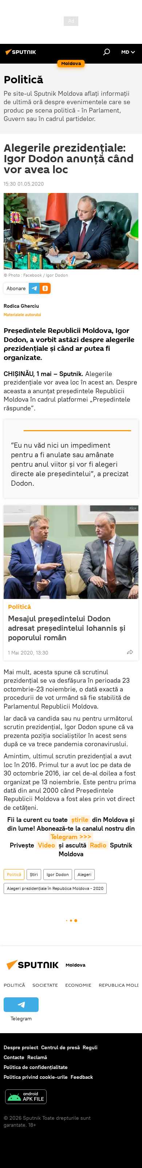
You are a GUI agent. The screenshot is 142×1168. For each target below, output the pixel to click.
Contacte (14, 1057)
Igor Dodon (58, 874)
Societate (45, 985)
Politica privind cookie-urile (36, 1077)
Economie (78, 985)
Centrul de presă (60, 1047)
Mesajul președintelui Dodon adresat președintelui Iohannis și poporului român (67, 628)
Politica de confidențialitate (36, 1067)
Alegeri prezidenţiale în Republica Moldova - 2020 (55, 888)
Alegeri (84, 874)
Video (46, 845)
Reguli (90, 1047)
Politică (19, 606)
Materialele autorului (22, 314)
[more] (130, 652)
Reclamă (37, 1057)
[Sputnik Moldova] (22, 55)
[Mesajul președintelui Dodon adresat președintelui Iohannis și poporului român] (71, 552)
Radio (98, 845)
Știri (34, 874)
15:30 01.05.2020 (24, 184)
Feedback (82, 1077)
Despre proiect (21, 1047)
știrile (79, 819)
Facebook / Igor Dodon (45, 275)
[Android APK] (26, 1097)
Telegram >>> (71, 837)
